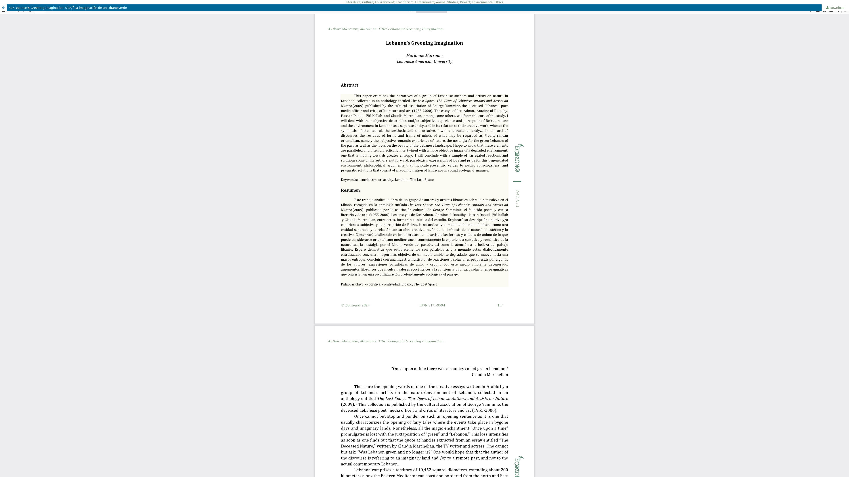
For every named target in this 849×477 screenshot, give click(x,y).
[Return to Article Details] (3, 7)
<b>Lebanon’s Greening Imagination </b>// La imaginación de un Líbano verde (68, 8)
